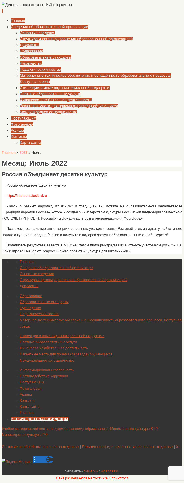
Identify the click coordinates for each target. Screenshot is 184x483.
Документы (29, 286)
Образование (31, 296)
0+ (178, 447)
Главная (9, 152)
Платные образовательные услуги (48, 342)
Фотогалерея (31, 388)
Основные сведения (37, 274)
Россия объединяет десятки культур (55, 174)
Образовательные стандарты (44, 302)
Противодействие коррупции (44, 376)
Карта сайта (30, 407)
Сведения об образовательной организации (56, 268)
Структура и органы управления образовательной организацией (73, 280)
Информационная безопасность (47, 370)
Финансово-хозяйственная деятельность (54, 348)
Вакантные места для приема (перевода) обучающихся (66, 354)
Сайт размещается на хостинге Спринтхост (92, 478)
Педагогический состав (39, 314)
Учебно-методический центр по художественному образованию (54, 429)
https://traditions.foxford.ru (26, 196)
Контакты (27, 400)
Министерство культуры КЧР (134, 429)
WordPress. (110, 471)
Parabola (91, 471)
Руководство (30, 308)
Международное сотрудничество (47, 360)
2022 (24, 152)
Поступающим (32, 382)
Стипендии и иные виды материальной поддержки (62, 336)
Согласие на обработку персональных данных (40, 447)
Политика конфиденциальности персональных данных (127, 447)
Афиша (26, 394)
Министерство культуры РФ (25, 435)
